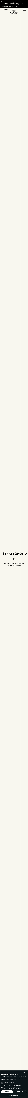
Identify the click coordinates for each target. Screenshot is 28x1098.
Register (5, 9)
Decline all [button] (20, 1091)
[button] (24, 11)
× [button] (26, 1072)
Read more (13, 1079)
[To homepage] (14, 12)
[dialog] (14, 1084)
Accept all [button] (7, 1091)
